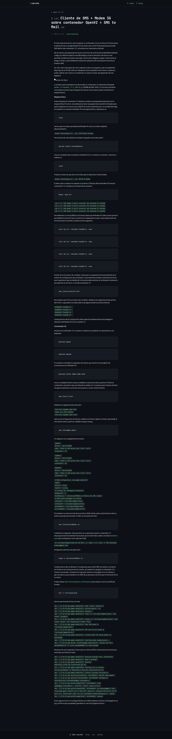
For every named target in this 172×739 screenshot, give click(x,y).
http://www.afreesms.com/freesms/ (78, 582)
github (100, 735)
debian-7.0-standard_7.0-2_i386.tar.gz (68, 87)
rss (93, 735)
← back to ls (57, 12)
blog (140, 3)
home (131, 3)
